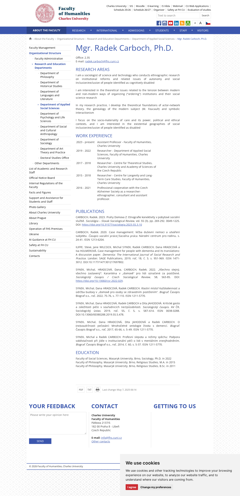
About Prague (37, 218)
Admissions (136, 30)
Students (162, 30)
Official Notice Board (42, 178)
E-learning (153, 6)
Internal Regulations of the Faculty (46, 185)
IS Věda (166, 6)
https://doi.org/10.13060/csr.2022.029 (99, 281)
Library (33, 223)
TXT (90, 389)
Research (78, 30)
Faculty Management (42, 47)
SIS (131, 6)
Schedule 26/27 (142, 9)
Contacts (34, 256)
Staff (183, 30)
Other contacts (101, 441)
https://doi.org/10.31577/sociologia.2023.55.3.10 (112, 224)
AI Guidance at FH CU (42, 239)
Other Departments (47, 163)
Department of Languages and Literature (49, 95)
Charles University (116, 6)
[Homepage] (30, 38)
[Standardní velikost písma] (195, 22)
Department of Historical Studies (51, 84)
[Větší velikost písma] (200, 22)
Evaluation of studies (199, 9)
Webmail (178, 6)
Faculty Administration (49, 58)
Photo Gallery (37, 207)
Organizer (159, 9)
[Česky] (208, 23)
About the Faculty (46, 30)
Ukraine (34, 234)
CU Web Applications (197, 6)
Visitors (202, 30)
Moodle (140, 6)
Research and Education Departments (108, 38)
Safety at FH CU (176, 9)
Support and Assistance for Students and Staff (46, 199)
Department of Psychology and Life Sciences (52, 117)
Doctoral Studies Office (54, 158)
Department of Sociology (49, 141)
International (107, 30)
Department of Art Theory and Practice (52, 150)
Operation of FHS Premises (46, 228)
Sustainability (37, 250)
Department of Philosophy (49, 75)
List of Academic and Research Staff (48, 170)
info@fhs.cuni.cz (111, 437)
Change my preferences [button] (155, 487)
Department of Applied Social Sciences (153, 38)
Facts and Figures (40, 192)
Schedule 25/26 (122, 9)
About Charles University (44, 212)
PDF (81, 389)
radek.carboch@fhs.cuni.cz (102, 61)
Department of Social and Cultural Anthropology (53, 130)
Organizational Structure (70, 38)
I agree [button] (132, 487)
